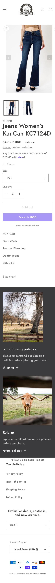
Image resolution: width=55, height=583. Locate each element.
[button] (5, 10)
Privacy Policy (14, 474)
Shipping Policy (15, 489)
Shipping (7, 147)
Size (5, 170)
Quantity (7, 186)
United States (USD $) (26, 549)
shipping (8, 367)
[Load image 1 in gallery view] (11, 108)
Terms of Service (16, 482)
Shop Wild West (23, 573)
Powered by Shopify (38, 573)
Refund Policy (14, 497)
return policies (12, 451)
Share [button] (10, 164)
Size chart (9, 276)
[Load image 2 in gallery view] (27, 108)
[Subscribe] (45, 525)
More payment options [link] (27, 225)
